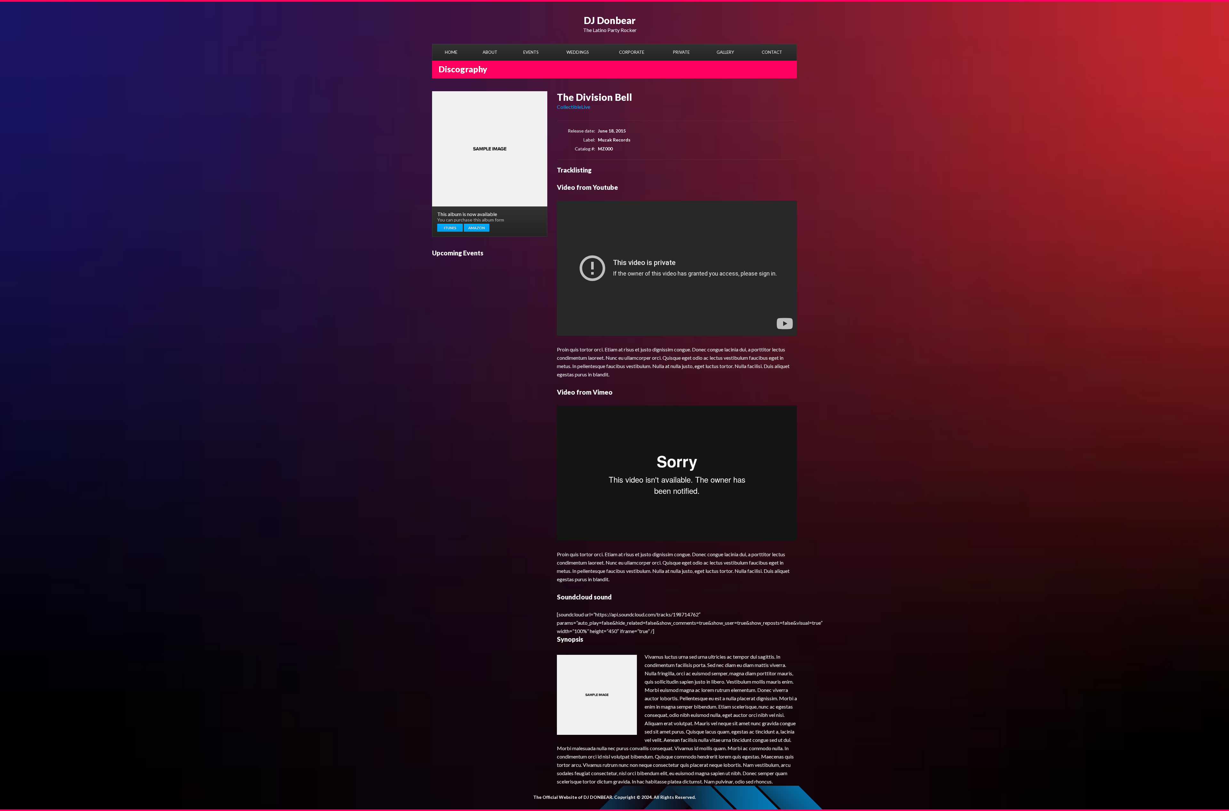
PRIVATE (681, 52)
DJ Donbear (610, 20)
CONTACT (772, 52)
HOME (451, 52)
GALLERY (725, 52)
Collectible (569, 107)
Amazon (476, 228)
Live (585, 107)
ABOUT (490, 52)
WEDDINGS (577, 52)
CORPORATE (631, 52)
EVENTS (531, 52)
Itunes (450, 228)
